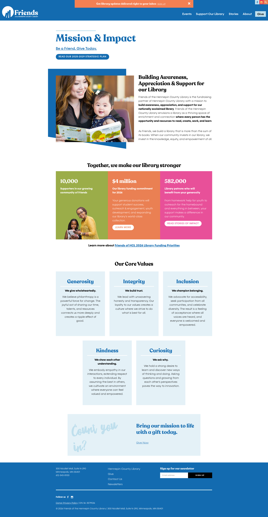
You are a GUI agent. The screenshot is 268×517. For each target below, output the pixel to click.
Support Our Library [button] (210, 14)
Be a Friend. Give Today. (76, 48)
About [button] (247, 14)
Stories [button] (233, 14)
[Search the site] (266, 2)
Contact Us (115, 479)
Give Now (142, 442)
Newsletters (115, 484)
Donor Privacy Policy (67, 502)
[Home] (20, 12)
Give (260, 14)
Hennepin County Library (124, 469)
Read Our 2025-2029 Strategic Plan (82, 56)
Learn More (123, 227)
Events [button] (187, 14)
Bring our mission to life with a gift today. (165, 428)
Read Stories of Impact (183, 223)
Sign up (161, 4)
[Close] (189, 3)
